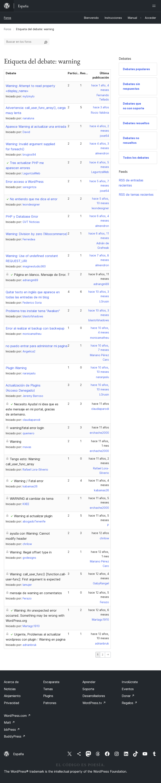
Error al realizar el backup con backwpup (35, 328)
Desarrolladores (93, 696)
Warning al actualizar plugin (33, 516)
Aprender (88, 682)
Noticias (10, 689)
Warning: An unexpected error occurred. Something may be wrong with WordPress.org (35, 615)
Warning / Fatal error (28, 481)
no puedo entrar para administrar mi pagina (36, 346)
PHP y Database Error (22, 216)
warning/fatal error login (27, 428)
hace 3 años (101, 107)
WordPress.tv (94, 703)
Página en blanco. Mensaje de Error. (40, 275)
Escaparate (51, 682)
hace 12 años (100, 533)
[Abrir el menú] (154, 6)
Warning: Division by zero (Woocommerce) (36, 234)
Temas (48, 689)
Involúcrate (130, 682)
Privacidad (11, 703)
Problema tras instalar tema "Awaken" (33, 311)
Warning (15, 442)
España (18, 754)
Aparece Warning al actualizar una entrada (36, 127)
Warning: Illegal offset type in (31, 552)
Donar (128, 696)
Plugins (48, 696)
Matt (9, 722)
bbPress (12, 729)
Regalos (129, 703)
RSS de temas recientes (136, 194)
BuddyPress (14, 736)
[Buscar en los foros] (45, 42)
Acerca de (11, 682)
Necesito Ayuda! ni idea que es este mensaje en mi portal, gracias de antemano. (32, 409)
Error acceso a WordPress (25, 182)
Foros (7, 17)
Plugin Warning (16, 368)
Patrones (49, 703)
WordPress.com (17, 716)
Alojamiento (12, 696)
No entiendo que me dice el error (33, 199)
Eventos (128, 689)
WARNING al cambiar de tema (31, 499)
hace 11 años (100, 403)
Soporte (88, 689)
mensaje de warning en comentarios (36, 593)
